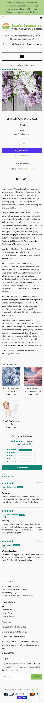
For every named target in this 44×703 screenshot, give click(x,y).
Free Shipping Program (10, 593)
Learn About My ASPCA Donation (14, 589)
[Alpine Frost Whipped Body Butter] (11, 376)
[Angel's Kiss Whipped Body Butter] (11, 409)
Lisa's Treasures (21, 690)
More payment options (22, 155)
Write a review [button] (22, 467)
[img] (8, 483)
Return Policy (7, 610)
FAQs (4, 607)
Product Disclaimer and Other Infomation (17, 596)
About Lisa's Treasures (10, 586)
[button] (8, 69)
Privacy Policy (7, 613)
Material (21, 130)
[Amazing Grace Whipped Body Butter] (33, 376)
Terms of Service (8, 616)
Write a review (29, 169)
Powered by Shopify (33, 690)
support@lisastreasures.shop (15, 627)
